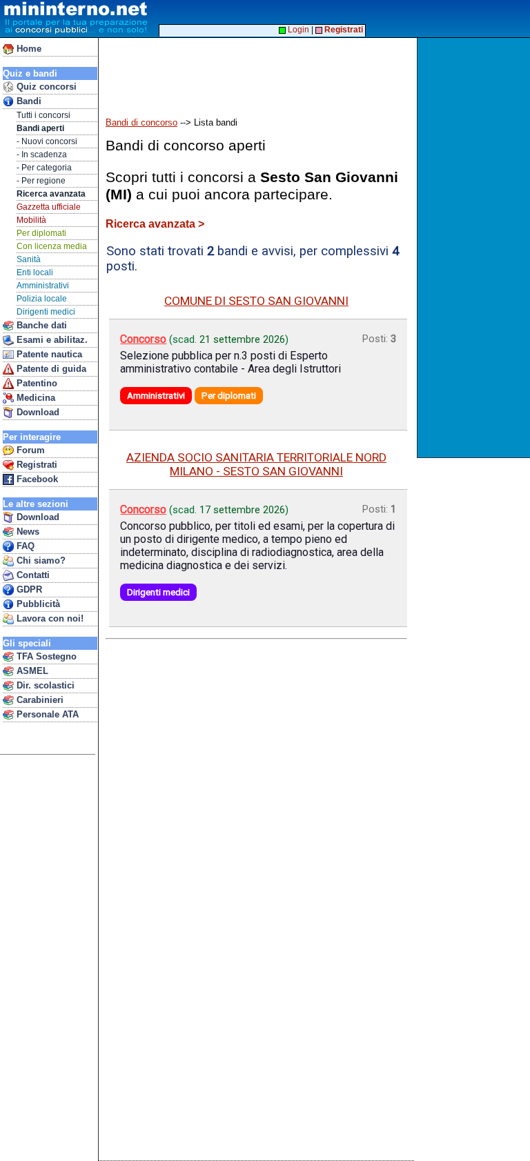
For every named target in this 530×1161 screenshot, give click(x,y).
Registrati (35, 464)
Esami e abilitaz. (51, 340)
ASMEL (31, 671)
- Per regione (41, 181)
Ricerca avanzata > (155, 224)
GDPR (28, 589)
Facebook (36, 479)
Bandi (27, 101)
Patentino (35, 383)
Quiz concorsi (45, 86)
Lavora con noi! (49, 618)
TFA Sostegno (45, 656)
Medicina (34, 398)
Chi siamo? (40, 560)
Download (36, 412)
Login (297, 29)
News (26, 531)
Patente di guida (50, 369)
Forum (29, 450)
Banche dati (40, 325)
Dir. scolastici (44, 685)
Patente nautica (48, 354)
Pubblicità (37, 604)
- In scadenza (42, 154)
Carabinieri (38, 700)
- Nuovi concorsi (47, 141)
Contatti (32, 575)
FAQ (24, 546)
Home (27, 48)
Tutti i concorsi (43, 115)
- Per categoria (44, 167)
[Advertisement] (475, 248)
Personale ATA (46, 714)
